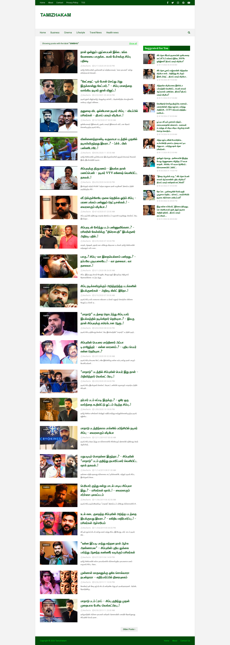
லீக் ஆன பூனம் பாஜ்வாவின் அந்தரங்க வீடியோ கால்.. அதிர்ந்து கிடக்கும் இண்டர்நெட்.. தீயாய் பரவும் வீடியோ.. (172, 73)
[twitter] (173, 2)
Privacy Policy (72, 3)
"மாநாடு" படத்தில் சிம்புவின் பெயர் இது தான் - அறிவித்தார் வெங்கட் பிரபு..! (109, 374)
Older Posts (128, 629)
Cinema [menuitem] (68, 32)
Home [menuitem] (43, 32)
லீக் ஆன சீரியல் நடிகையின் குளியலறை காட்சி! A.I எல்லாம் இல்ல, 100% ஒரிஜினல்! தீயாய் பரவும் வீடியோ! (173, 58)
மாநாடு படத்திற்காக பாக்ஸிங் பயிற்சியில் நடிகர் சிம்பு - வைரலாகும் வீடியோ (109, 430)
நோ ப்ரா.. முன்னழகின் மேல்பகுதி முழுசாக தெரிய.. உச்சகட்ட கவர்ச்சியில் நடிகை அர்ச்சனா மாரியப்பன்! (173, 194)
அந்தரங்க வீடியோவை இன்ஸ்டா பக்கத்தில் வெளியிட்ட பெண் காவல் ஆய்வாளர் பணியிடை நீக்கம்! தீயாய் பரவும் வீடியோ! (171, 90)
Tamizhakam (61, 641)
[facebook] (167, 2)
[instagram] (178, 2)
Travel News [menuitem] (96, 32)
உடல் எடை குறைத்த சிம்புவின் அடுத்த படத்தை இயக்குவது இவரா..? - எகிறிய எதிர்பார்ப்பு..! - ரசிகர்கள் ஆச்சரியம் (109, 518)
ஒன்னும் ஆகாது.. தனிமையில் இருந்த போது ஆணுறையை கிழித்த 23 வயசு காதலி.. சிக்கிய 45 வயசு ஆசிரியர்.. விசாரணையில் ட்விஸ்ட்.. (172, 163)
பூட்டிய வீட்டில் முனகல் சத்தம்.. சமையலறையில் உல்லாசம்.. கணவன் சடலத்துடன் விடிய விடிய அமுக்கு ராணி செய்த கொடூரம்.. (173, 126)
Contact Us (185, 641)
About (50, 3)
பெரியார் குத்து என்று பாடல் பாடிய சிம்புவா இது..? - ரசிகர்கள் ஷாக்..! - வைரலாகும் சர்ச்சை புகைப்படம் (106, 490)
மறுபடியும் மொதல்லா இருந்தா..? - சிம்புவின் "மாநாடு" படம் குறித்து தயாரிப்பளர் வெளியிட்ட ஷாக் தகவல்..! (109, 460)
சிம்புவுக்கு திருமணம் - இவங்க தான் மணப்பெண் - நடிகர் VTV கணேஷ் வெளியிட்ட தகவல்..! (109, 173)
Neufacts (87, 66)
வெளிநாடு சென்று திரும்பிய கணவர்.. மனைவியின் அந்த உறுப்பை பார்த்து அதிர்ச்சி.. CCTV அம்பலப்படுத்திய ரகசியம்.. (172, 108)
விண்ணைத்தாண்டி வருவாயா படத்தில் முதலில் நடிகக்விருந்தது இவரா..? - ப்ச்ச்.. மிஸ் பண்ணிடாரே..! (109, 143)
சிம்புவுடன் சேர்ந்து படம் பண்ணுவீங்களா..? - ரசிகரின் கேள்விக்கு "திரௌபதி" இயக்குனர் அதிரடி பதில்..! (108, 231)
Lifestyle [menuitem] (81, 32)
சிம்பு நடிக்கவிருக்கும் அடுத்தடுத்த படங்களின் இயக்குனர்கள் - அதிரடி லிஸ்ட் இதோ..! (108, 288)
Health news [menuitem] (112, 32)
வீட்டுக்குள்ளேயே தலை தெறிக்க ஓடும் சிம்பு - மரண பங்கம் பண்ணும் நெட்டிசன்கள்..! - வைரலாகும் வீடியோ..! (108, 202)
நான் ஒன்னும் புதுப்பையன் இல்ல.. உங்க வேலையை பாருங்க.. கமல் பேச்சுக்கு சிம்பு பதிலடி (106, 56)
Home (42, 3)
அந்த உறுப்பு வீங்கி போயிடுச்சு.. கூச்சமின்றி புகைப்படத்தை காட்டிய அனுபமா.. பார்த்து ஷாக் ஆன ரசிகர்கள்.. (171, 145)
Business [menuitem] (55, 32)
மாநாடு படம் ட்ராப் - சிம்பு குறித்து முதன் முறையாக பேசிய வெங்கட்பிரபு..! (105, 603)
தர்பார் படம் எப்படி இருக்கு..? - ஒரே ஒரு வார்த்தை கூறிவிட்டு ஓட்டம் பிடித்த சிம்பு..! (106, 402)
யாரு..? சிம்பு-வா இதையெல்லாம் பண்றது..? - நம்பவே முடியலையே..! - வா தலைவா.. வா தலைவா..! (108, 261)
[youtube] (188, 2)
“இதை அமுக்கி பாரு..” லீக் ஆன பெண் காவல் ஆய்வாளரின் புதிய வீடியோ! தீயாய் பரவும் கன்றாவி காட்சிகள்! (173, 179)
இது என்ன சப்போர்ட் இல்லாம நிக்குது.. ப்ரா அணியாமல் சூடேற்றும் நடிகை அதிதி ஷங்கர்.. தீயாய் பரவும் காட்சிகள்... (173, 211)
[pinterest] (183, 2)
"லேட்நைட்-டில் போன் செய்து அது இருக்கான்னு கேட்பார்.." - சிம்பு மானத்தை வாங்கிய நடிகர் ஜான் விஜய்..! (106, 86)
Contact (59, 3)
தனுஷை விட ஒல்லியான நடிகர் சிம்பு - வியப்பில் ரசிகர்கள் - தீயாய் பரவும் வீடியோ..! (109, 113)
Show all (133, 43)
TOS (83, 3)
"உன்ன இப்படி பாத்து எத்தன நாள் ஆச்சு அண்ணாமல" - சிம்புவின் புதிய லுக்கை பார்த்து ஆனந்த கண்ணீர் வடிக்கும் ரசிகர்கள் (108, 548)
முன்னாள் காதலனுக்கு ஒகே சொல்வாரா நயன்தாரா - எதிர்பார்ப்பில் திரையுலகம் (105, 575)
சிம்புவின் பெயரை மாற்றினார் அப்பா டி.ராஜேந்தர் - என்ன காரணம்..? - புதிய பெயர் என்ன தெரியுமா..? (108, 347)
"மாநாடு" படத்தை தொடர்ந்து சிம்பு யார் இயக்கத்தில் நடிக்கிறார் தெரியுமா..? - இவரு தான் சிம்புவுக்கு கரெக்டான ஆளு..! (107, 318)
